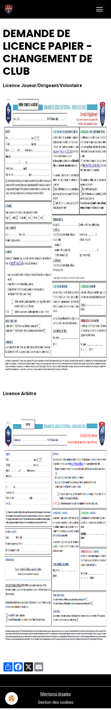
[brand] (10, 9)
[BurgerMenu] (99, 9)
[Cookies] (11, 698)
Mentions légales (55, 694)
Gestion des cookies (55, 702)
